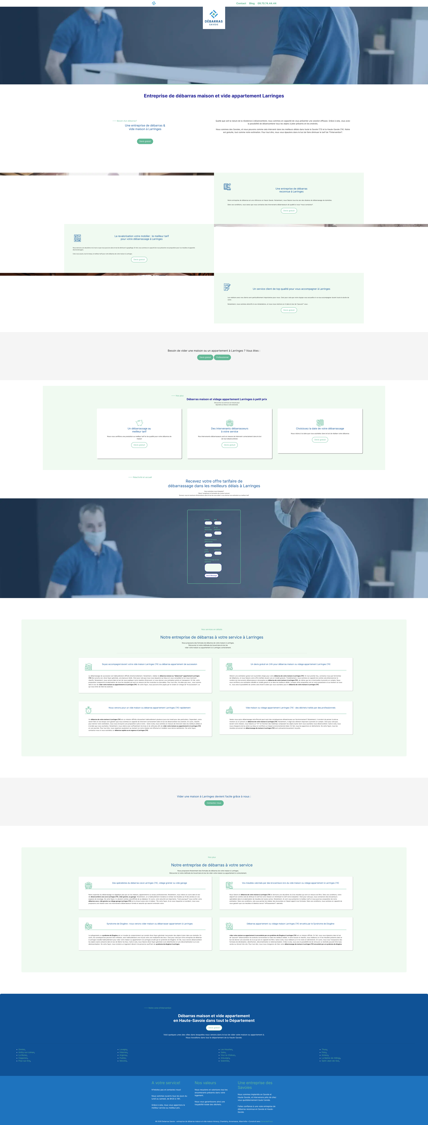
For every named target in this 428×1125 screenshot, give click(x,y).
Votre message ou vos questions (212, 561)
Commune (218, 550)
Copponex (23, 1058)
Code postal (207, 551)
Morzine (123, 1061)
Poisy (324, 1052)
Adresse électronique (208, 529)
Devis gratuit (145, 141)
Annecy (325, 1055)
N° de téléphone (218, 528)
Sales (223, 1052)
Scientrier (225, 1061)
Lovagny (123, 1049)
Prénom (208, 519)
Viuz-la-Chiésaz (228, 1055)
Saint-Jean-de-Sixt (330, 1061)
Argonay (123, 1055)
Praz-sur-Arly (24, 1061)
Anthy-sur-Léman (26, 1052)
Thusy (324, 1049)
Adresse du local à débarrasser (211, 540)
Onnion (22, 1049)
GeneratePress (267, 1121)
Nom (216, 519)
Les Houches (226, 1049)
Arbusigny (225, 1058)
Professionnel (222, 357)
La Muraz (23, 1055)
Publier (123, 1058)
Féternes (123, 1052)
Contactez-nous (214, 803)
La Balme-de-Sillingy (331, 1058)
